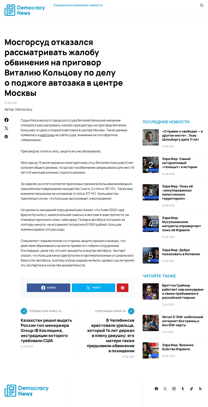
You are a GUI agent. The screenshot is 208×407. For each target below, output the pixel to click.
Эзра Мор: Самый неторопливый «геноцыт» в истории (179, 162)
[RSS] (200, 389)
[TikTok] (191, 389)
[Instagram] (174, 389)
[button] (202, 5)
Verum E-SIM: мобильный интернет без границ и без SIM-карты (182, 321)
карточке (47, 135)
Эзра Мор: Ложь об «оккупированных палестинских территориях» (177, 192)
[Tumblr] (183, 389)
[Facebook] (156, 389)
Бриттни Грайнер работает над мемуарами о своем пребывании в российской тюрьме (183, 291)
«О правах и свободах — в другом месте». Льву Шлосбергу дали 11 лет (182, 135)
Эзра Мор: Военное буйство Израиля (178, 347)
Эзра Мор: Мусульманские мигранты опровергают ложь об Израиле (181, 224)
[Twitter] (165, 389)
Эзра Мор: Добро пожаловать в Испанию (181, 252)
